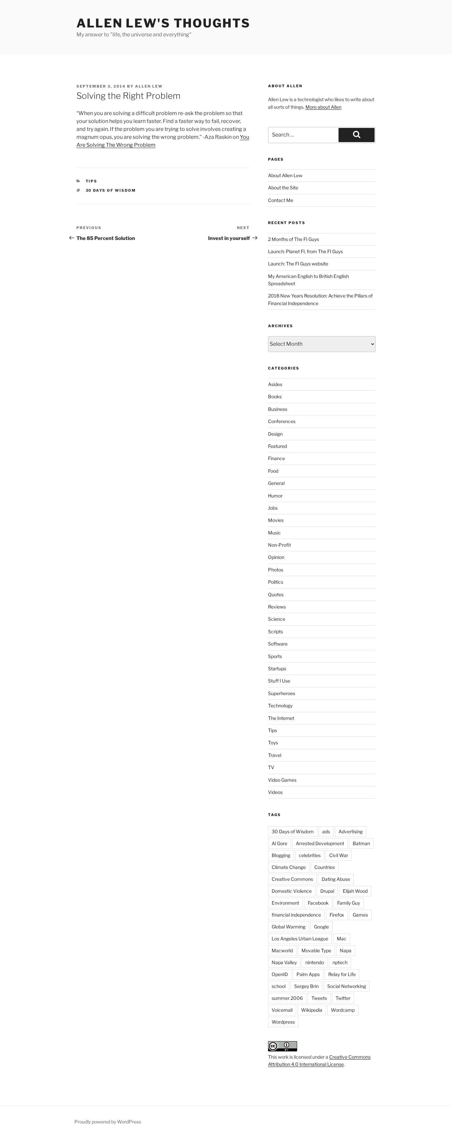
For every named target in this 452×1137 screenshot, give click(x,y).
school (279, 986)
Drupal (327, 891)
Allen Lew (149, 86)
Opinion (276, 557)
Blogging (281, 855)
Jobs (273, 508)
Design (275, 434)
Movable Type (316, 950)
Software (278, 644)
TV (271, 767)
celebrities (310, 855)
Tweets (319, 998)
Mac (341, 938)
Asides (275, 384)
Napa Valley (284, 962)
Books (275, 396)
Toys (273, 742)
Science (276, 619)
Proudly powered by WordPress (107, 1121)
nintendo (314, 962)
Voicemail (282, 1010)
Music (274, 532)
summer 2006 (287, 998)
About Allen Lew (285, 175)
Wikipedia (311, 1010)
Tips (92, 181)
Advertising (351, 831)
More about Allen (323, 107)
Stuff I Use (279, 681)
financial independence (296, 915)
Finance (276, 458)
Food (273, 471)
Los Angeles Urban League (300, 938)
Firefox (337, 915)
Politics (275, 582)
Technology (280, 705)
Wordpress (283, 1022)
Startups (277, 668)
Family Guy (348, 903)
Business (277, 409)
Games (360, 915)
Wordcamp (343, 1010)
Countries (324, 867)
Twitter (343, 998)
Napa (345, 950)
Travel (274, 755)
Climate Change (289, 867)
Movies (276, 520)
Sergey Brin (306, 986)
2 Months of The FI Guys (293, 239)
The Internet (281, 718)
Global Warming (288, 926)
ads (326, 831)
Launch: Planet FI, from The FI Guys (305, 251)
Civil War (338, 855)
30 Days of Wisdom (111, 190)
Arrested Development (320, 843)
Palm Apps (308, 974)
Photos (275, 569)
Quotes (276, 594)
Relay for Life (342, 974)
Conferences (281, 421)
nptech (340, 962)
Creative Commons (292, 879)
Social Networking (346, 986)
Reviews (277, 606)
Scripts (275, 631)
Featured (277, 446)
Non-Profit (279, 545)
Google (321, 926)
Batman (361, 843)
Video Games (282, 780)
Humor (275, 495)
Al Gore (279, 843)
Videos (275, 792)
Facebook (318, 903)
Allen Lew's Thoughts (163, 23)
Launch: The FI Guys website (298, 263)
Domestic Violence (292, 891)
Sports (275, 656)
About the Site (283, 187)
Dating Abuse (336, 879)
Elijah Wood (355, 891)
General (276, 483)
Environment (285, 903)
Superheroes (281, 693)
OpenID (280, 974)
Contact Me (280, 200)
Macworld (282, 950)
